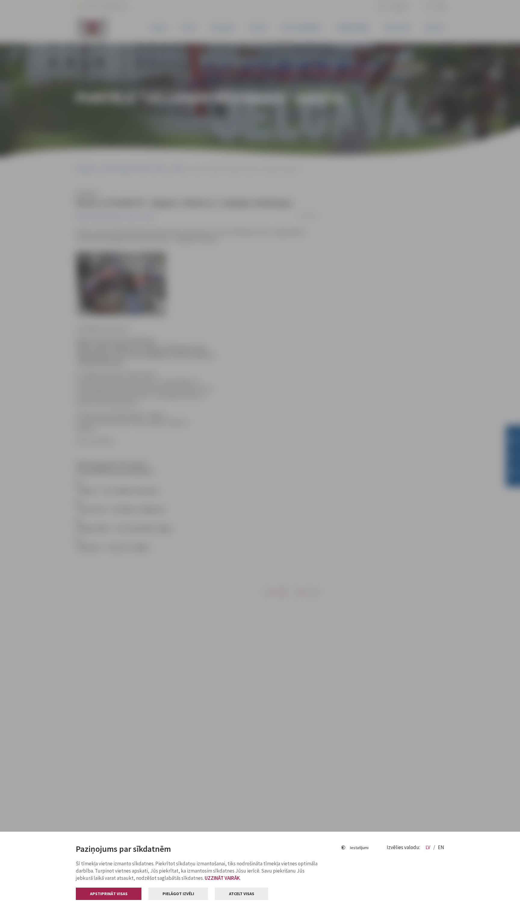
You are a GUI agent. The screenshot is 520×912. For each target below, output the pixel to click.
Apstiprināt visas (109, 893)
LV (428, 847)
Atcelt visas (241, 893)
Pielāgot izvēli (178, 893)
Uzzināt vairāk (222, 878)
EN (441, 847)
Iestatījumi (359, 847)
